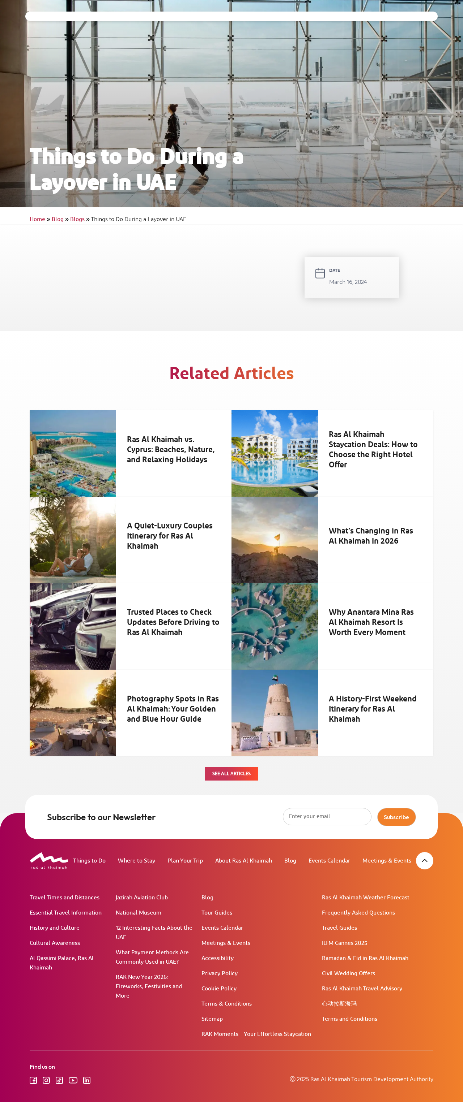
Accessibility (217, 958)
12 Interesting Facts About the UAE (154, 932)
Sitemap (212, 1019)
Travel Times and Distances (64, 897)
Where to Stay (136, 861)
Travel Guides (339, 928)
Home (40, 219)
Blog (60, 219)
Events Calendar (329, 861)
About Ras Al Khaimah (243, 861)
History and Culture (55, 928)
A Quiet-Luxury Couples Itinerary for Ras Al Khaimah (170, 536)
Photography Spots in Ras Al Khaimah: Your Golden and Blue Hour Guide (173, 709)
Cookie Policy (219, 988)
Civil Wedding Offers (348, 973)
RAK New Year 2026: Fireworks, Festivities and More (149, 987)
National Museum (138, 913)
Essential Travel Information (66, 913)
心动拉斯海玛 (339, 1004)
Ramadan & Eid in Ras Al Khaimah (365, 958)
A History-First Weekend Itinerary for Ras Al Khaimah (373, 709)
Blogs (80, 219)
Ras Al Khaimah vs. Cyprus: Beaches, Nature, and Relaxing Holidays (171, 450)
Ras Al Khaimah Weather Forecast (365, 897)
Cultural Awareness (55, 943)
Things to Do (89, 861)
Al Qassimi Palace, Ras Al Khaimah (62, 963)
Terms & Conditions (226, 1004)
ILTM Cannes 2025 (344, 943)
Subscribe (396, 817)
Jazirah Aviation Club (142, 897)
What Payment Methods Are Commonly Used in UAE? (152, 957)
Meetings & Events (386, 861)
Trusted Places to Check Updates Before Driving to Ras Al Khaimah (173, 623)
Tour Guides (216, 913)
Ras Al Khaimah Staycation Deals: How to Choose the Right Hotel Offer (373, 450)
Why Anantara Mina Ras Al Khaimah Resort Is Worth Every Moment (371, 623)
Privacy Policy (219, 973)
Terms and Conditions (349, 1019)
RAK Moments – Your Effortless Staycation (256, 1034)
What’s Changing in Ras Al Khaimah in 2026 (371, 536)
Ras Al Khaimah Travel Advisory (362, 988)
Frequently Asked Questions (358, 913)
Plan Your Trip (185, 861)
